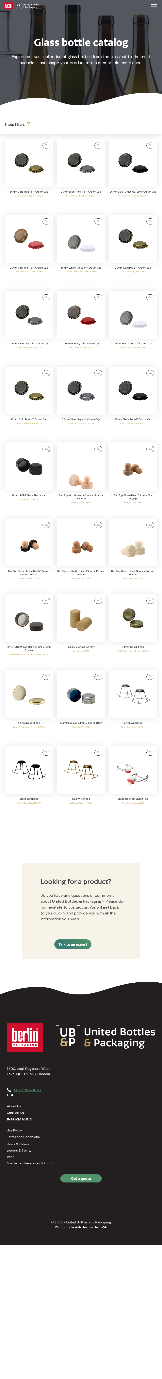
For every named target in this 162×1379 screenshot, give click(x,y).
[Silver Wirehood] (133, 706)
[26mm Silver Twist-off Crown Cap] (81, 175)
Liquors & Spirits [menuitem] (19, 1150)
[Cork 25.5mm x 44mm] (81, 630)
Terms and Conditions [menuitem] (23, 1137)
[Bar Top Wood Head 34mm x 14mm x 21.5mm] (133, 554)
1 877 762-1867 (27, 1090)
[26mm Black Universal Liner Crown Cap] (133, 175)
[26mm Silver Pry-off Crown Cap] (29, 327)
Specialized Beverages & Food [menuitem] (29, 1163)
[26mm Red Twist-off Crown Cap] (29, 251)
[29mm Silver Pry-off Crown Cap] (81, 403)
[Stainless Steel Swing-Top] (133, 782)
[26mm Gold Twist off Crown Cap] (29, 175)
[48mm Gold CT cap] (29, 706)
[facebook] (11, 1195)
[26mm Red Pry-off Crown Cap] (81, 327)
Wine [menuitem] (10, 1157)
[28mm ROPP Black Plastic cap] (29, 478)
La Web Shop (80, 1227)
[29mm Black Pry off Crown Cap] (133, 403)
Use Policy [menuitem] (14, 1130)
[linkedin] (20, 1195)
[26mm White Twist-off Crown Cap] (81, 251)
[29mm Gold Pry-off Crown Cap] (29, 403)
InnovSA (101, 1227)
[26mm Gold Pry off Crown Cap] (133, 251)
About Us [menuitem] (14, 1106)
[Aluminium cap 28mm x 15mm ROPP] (81, 706)
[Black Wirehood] (29, 782)
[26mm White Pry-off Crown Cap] (133, 327)
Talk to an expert (72, 944)
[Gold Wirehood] (81, 782)
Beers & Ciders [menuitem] (18, 1144)
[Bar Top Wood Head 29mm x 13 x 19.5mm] (133, 478)
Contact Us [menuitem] (15, 1113)
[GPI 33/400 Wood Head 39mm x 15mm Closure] (29, 630)
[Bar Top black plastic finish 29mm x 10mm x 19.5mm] (29, 554)
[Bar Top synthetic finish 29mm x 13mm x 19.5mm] (81, 554)
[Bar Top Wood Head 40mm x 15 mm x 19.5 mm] (81, 478)
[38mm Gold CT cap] (133, 630)
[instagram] (28, 1195)
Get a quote (81, 1178)
